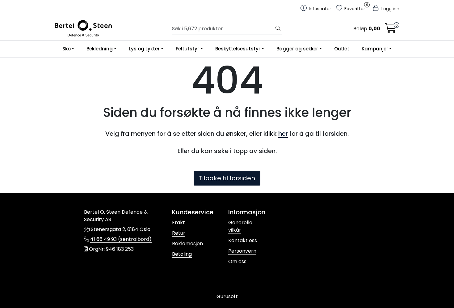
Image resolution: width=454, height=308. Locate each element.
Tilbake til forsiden (227, 178)
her (283, 133)
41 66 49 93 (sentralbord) (121, 239)
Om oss (237, 261)
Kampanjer (375, 48)
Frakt (178, 222)
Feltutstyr (187, 48)
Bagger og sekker (297, 48)
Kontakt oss (242, 240)
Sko (66, 48)
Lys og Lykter (144, 48)
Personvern (242, 251)
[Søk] (278, 29)
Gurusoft (227, 296)
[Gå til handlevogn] (390, 30)
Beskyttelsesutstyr (237, 48)
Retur (178, 233)
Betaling (182, 254)
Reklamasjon (187, 243)
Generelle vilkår (240, 226)
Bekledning (99, 48)
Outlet (341, 48)
